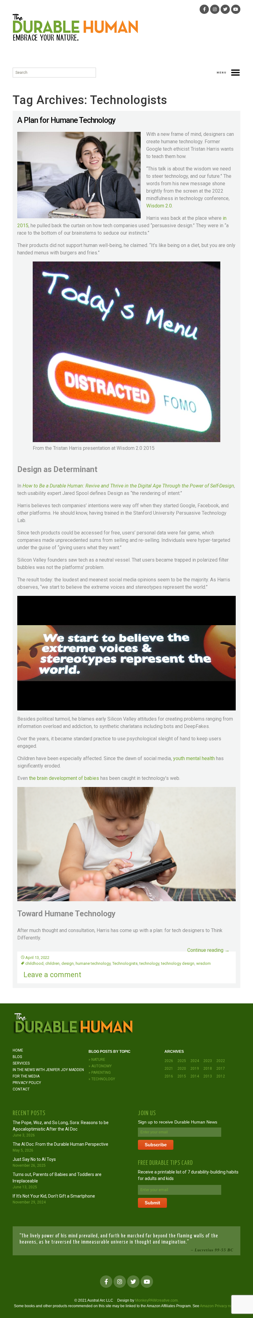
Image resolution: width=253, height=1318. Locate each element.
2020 (181, 1068)
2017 (220, 1068)
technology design (177, 963)
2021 (168, 1068)
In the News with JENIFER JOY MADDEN (48, 1070)
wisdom (203, 963)
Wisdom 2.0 (159, 206)
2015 (181, 1076)
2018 (207, 1068)
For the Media (26, 1076)
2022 (220, 1061)
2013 (207, 1076)
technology (149, 963)
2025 (181, 1061)
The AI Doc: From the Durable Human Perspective (60, 1144)
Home (18, 1050)
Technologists (125, 963)
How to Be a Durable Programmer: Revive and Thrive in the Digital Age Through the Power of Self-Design (128, 486)
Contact (21, 1089)
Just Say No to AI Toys (34, 1159)
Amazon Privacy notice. (219, 1306)
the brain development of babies (64, 778)
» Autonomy (100, 1066)
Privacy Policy (27, 1083)
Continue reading (208, 950)
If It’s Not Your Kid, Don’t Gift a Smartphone (54, 1196)
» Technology (102, 1079)
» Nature (97, 1059)
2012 (220, 1076)
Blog (17, 1057)
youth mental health (194, 758)
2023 (207, 1061)
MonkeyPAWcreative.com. (157, 1300)
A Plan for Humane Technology (66, 120)
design (67, 963)
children (52, 963)
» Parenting (100, 1072)
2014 (194, 1076)
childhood (34, 963)
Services (21, 1063)
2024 (194, 1061)
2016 (168, 1076)
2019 (194, 1068)
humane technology (93, 963)
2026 (168, 1061)
